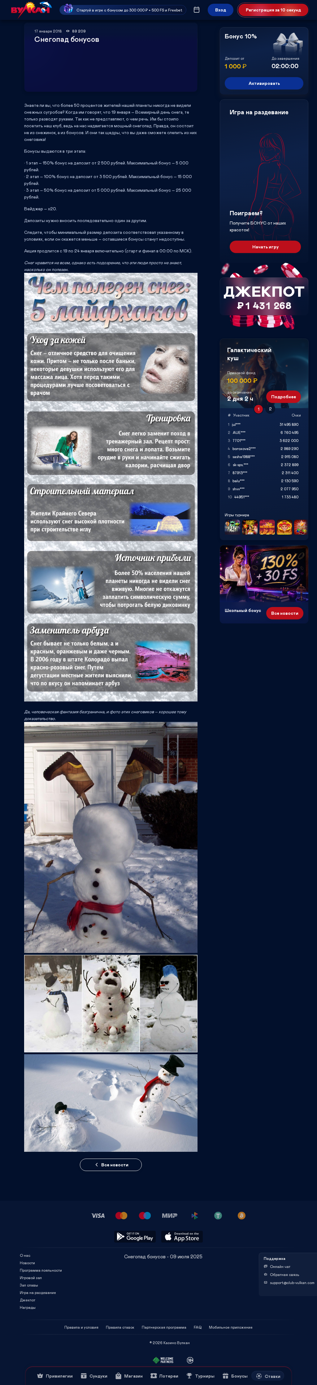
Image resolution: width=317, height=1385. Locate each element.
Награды (28, 1307)
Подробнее (283, 397)
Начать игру (265, 247)
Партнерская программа (164, 1327)
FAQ (198, 1327)
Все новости (114, 1165)
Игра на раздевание (38, 1292)
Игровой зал (31, 1277)
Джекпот (27, 1299)
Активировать (264, 83)
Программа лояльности (41, 1270)
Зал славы (29, 1284)
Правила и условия (81, 1327)
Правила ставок (120, 1327)
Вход (220, 10)
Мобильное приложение (231, 1327)
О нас (25, 1255)
